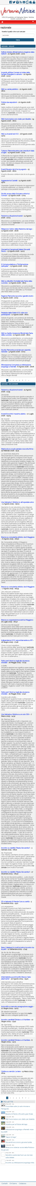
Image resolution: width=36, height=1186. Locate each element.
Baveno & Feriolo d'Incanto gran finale (19, 1114)
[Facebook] (10, 3)
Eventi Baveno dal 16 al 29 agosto (13, 169)
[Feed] (21, 3)
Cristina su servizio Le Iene (10, 1071)
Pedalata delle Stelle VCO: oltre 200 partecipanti (14, 314)
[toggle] (33, 23)
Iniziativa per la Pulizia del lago (16, 1124)
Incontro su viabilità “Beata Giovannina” (15, 848)
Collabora (22, 1183)
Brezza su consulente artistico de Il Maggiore (17, 537)
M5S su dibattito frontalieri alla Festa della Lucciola (16, 282)
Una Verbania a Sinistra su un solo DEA (15, 714)
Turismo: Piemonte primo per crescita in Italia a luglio (17, 152)
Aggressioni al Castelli (9, 181)
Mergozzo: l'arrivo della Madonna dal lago (16, 229)
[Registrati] (30, 3)
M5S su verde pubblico (9, 89)
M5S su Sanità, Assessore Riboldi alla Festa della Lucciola (17, 334)
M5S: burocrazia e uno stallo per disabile (16, 119)
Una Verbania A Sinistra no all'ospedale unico (17, 502)
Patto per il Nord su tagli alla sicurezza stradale (15, 662)
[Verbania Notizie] (18, 16)
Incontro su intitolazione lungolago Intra (20, 1163)
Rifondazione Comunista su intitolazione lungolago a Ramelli (16, 366)
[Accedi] (34, 3)
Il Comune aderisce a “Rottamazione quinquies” (14, 265)
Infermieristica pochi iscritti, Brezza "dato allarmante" (16, 978)
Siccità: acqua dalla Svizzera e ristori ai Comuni (15, 194)
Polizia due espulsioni (9, 102)
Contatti (5, 1183)
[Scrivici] (24, 3)
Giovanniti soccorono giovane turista (19, 1142)
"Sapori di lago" (11, 1137)
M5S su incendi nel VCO (10, 134)
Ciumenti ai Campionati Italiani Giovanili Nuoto (15, 250)
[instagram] (17, 3)
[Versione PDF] (27, 3)
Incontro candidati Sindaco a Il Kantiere (15, 1020)
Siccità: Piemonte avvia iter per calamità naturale (15, 351)
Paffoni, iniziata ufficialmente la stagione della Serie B (17, 53)
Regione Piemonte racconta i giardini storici (17, 296)
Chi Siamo (13, 1183)
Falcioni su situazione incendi (11, 216)
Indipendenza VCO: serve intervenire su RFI (17, 640)
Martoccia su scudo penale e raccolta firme (17, 449)
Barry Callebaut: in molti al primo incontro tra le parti (17, 948)
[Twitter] (14, 3)
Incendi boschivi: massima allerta (13, 414)
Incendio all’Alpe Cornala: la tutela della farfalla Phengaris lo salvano (15, 73)
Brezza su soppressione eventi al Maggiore (17, 620)
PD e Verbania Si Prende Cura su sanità (15, 902)
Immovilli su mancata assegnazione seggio (17, 1007)
